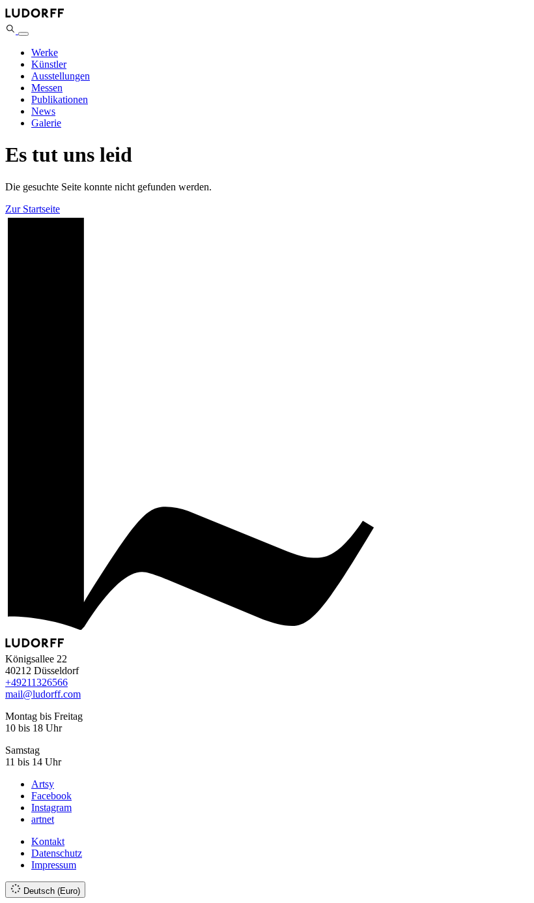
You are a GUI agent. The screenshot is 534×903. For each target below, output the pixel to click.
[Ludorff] (34, 17)
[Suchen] (11, 30)
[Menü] (23, 34)
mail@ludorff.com (43, 694)
